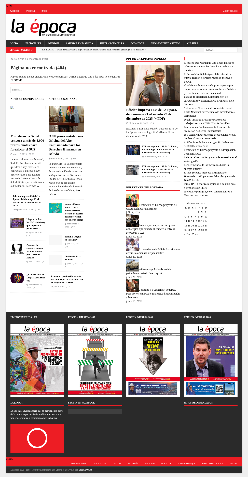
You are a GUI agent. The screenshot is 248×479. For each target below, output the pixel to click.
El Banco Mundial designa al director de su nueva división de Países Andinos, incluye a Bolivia (208, 77)
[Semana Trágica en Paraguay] (55, 243)
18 (185, 225)
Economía (137, 43)
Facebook (14, 11)
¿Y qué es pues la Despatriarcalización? (35, 277)
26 (189, 230)
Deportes (166, 463)
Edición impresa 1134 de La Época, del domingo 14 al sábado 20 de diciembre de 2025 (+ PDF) (160, 149)
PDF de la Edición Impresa (146, 58)
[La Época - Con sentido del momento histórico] (43, 27)
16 (202, 221)
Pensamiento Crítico (165, 43)
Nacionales (33, 43)
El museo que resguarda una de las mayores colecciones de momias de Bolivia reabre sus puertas (209, 66)
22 (199, 225)
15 (199, 221)
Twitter (30, 11)
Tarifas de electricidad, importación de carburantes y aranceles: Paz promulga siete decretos (209, 100)
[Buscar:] (221, 49)
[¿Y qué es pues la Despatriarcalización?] (17, 281)
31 (206, 230)
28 (196, 230)
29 (199, 230)
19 (189, 225)
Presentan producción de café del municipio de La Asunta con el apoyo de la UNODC (67, 279)
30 (202, 230)
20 (192, 225)
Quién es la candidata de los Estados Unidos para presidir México (34, 251)
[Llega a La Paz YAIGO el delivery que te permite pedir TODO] (17, 226)
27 (192, 230)
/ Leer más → (31, 186)
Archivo (234, 463)
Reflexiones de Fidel (212, 463)
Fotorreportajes (186, 463)
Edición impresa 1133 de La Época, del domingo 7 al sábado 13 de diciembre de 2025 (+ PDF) (160, 169)
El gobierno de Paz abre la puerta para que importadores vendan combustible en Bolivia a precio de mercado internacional (210, 89)
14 (39, 209)
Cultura (192, 43)
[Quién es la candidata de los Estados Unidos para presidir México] (17, 252)
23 (202, 225)
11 (185, 221)
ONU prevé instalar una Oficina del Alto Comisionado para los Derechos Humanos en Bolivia (66, 145)
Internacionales (112, 43)
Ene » (195, 234)
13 (192, 221)
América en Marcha (79, 43)
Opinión (53, 43)
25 (185, 230)
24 (206, 225)
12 (189, 221)
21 (33, 154)
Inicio (44, 11)
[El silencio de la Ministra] (55, 263)
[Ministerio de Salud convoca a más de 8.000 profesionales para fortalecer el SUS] (28, 130)
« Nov (187, 234)
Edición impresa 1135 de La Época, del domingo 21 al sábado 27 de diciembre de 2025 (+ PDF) (151, 114)
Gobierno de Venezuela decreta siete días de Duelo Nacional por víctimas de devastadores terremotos (209, 111)
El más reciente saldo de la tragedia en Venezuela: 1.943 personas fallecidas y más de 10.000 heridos (209, 176)
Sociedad (150, 463)
